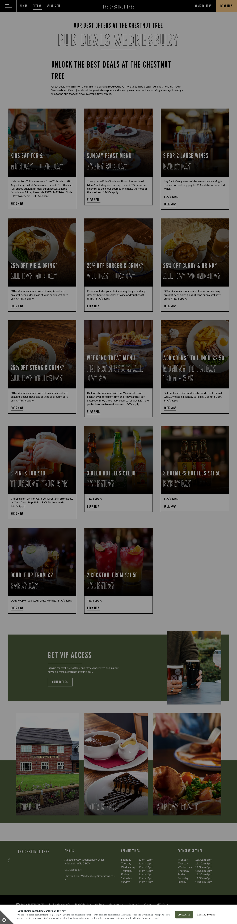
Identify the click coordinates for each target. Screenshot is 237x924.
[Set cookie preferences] (7, 917)
